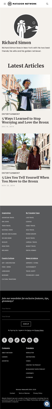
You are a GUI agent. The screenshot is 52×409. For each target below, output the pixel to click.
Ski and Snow (6, 238)
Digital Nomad (31, 250)
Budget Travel (31, 246)
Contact (12, 393)
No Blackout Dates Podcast (35, 369)
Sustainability (31, 267)
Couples (29, 222)
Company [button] (6, 348)
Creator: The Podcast (33, 365)
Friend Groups (31, 234)
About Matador (7, 353)
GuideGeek (29, 377)
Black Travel (30, 238)
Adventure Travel (8, 218)
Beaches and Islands (9, 234)
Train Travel (6, 226)
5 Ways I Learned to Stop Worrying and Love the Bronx (25, 120)
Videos (28, 361)
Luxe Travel (30, 218)
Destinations (30, 357)
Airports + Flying (32, 263)
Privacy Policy (39, 330)
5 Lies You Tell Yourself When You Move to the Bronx (25, 179)
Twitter (35, 340)
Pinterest (29, 340)
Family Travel (30, 226)
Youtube (23, 340)
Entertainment (11, 114)
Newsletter (30, 353)
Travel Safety (30, 271)
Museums (5, 275)
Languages (6, 271)
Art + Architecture (8, 263)
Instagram (10, 340)
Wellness (5, 250)
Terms (29, 330)
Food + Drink (6, 267)
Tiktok (17, 340)
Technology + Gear (32, 275)
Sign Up (26, 324)
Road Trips (5, 246)
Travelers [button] (30, 348)
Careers (5, 357)
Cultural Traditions (9, 279)
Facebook (4, 340)
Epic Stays (5, 222)
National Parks (7, 230)
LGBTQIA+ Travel (31, 242)
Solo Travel (30, 230)
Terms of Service (24, 393)
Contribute (30, 373)
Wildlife (4, 242)
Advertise (5, 361)
